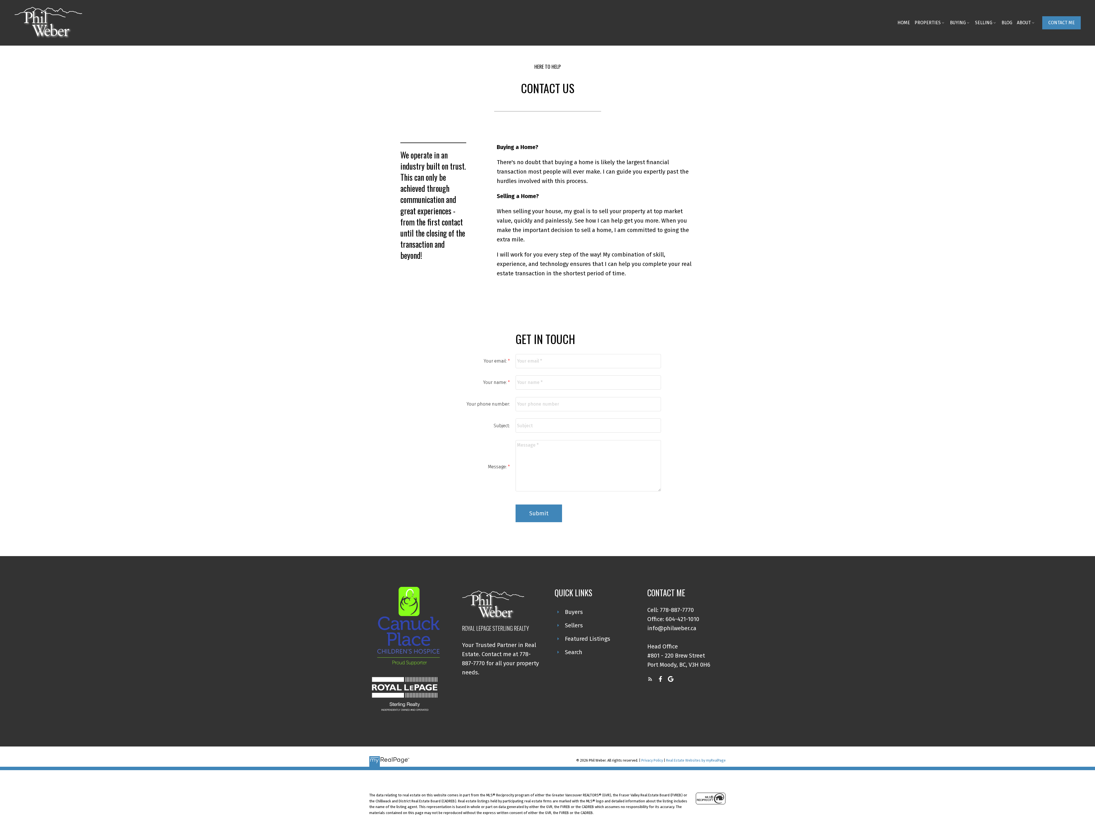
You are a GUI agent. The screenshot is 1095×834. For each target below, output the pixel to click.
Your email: (496, 361)
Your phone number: (488, 404)
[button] (1061, 22)
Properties (927, 22)
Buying (958, 22)
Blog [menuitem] (1006, 22)
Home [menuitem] (903, 22)
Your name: (495, 382)
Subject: (502, 425)
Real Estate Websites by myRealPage (696, 760)
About (1024, 22)
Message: (498, 466)
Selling (983, 22)
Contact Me (1061, 22)
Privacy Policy (652, 760)
